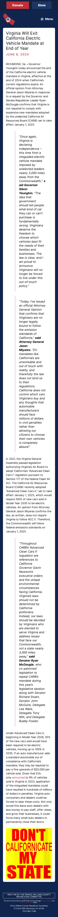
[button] (17, 5)
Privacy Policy (46, 901)
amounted (18, 777)
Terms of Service (27, 902)
